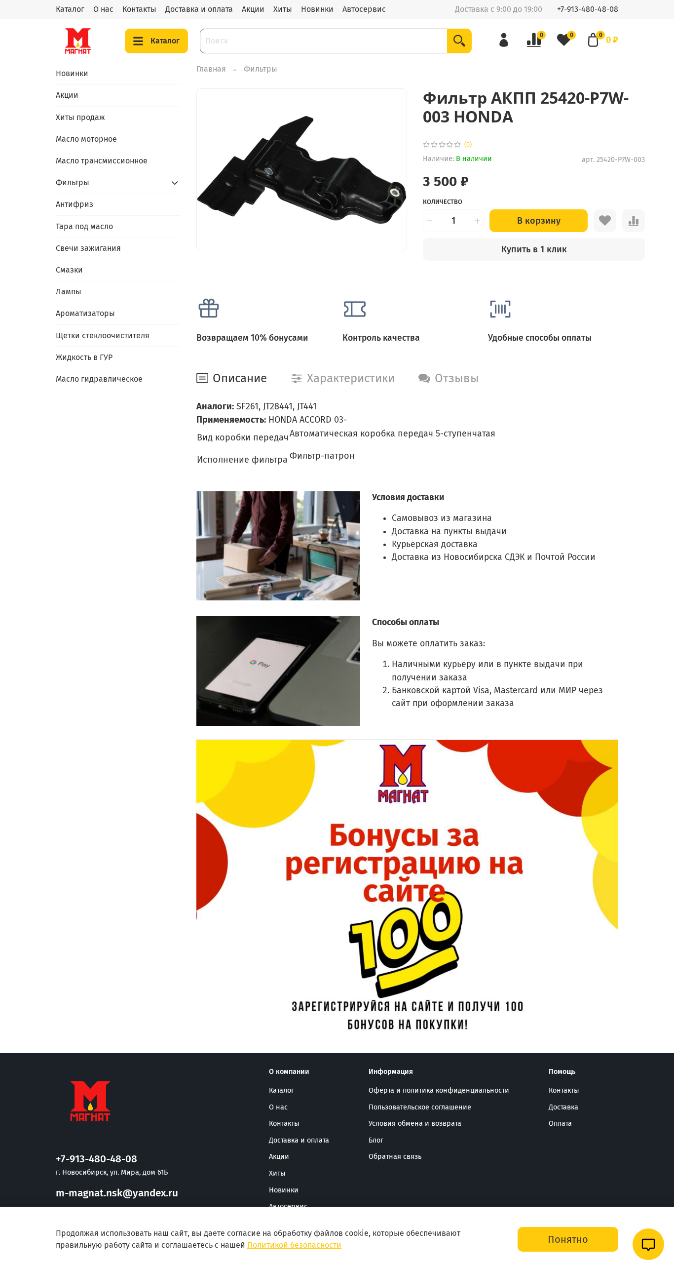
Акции (253, 9)
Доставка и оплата (199, 9)
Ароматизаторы (85, 313)
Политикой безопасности (294, 1245)
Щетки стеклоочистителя (103, 335)
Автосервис (364, 9)
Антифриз (74, 204)
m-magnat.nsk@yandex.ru (117, 1193)
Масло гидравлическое (99, 379)
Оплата (560, 1123)
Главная (211, 69)
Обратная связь (395, 1156)
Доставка (563, 1107)
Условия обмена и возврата (415, 1123)
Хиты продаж (80, 117)
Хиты (282, 9)
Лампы (68, 291)
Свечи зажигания (88, 248)
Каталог (70, 9)
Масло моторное (86, 139)
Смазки (69, 270)
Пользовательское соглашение (420, 1107)
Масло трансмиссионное (102, 160)
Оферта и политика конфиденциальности (439, 1090)
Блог (376, 1140)
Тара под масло (84, 226)
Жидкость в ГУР (84, 357)
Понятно (568, 1239)
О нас (103, 9)
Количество (442, 201)
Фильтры (260, 69)
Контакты (139, 9)
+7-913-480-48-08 (587, 9)
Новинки (317, 9)
